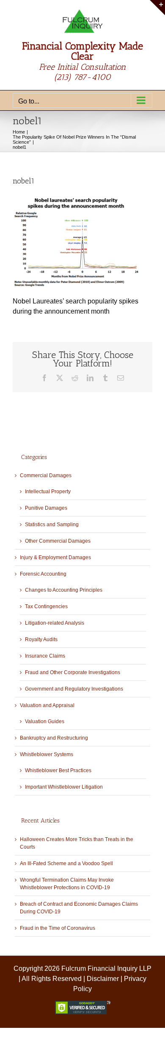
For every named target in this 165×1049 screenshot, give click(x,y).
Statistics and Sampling (52, 524)
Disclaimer (103, 978)
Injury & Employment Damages (55, 557)
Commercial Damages (46, 475)
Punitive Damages (46, 508)
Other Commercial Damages (58, 541)
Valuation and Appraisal (47, 705)
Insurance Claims (45, 656)
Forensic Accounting (43, 574)
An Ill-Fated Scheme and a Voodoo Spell (66, 863)
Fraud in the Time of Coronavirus (57, 928)
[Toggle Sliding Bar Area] (157, 7)
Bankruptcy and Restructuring (54, 738)
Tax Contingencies (46, 606)
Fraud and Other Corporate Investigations (72, 672)
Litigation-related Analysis (54, 623)
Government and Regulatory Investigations (74, 689)
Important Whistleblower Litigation (64, 787)
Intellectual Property (48, 491)
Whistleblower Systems (46, 754)
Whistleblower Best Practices (58, 770)
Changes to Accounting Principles (63, 590)
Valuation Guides (44, 721)
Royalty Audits (41, 639)
